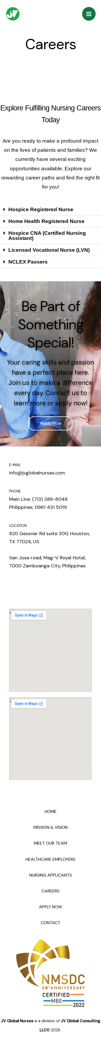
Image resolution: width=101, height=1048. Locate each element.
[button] (50, 209)
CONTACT (50, 922)
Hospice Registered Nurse (40, 209)
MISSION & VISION (50, 827)
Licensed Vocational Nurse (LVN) (49, 250)
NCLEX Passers (28, 262)
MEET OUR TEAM (50, 843)
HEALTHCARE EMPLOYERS (50, 859)
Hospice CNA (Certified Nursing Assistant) (47, 235)
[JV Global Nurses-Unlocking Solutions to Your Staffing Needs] (12, 13)
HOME (51, 811)
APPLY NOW (50, 907)
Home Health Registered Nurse (46, 221)
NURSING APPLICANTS (50, 875)
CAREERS (50, 891)
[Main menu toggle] (89, 14)
